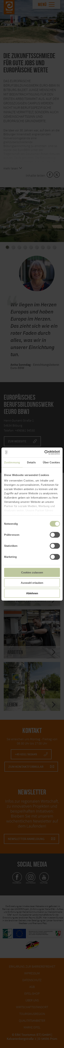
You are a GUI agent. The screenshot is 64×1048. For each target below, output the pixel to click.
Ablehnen (32, 593)
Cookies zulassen (32, 572)
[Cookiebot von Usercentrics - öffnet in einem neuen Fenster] (45, 452)
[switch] (55, 535)
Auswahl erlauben (32, 582)
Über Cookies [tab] (51, 462)
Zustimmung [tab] (12, 462)
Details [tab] (31, 462)
